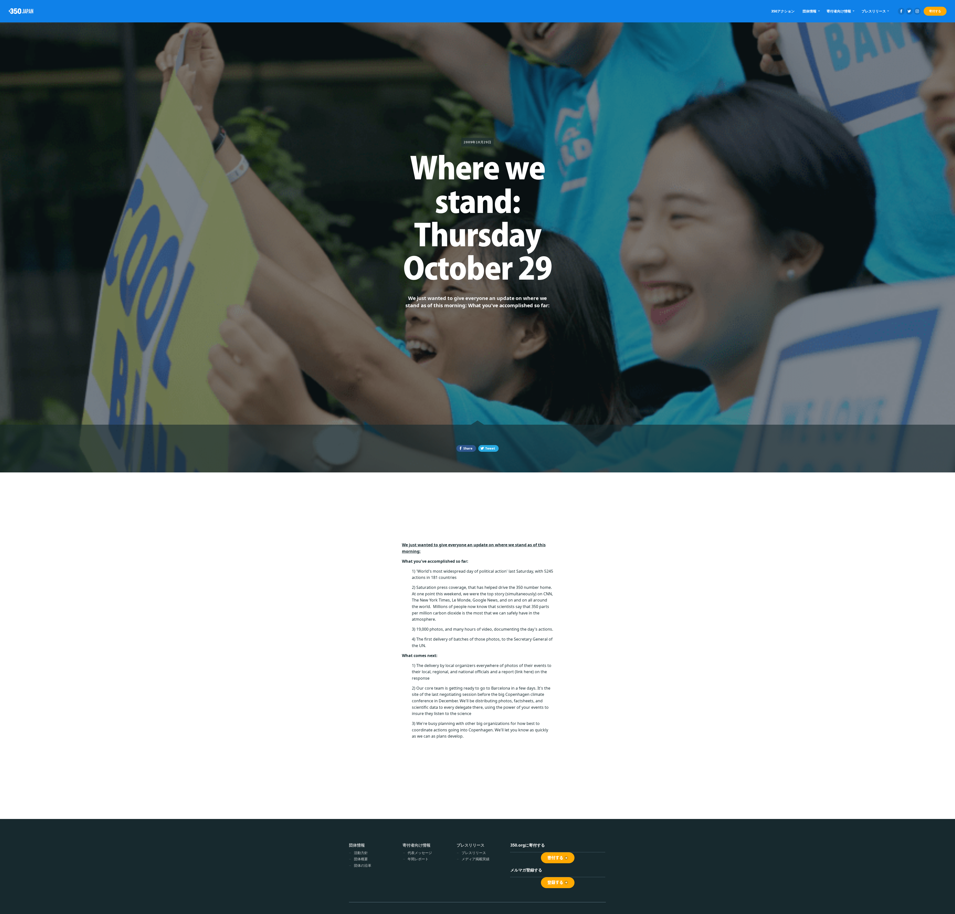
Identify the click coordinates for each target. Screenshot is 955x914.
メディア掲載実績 (475, 859)
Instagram (917, 11)
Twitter (909, 11)
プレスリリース (474, 852)
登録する (555, 882)
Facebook (901, 11)
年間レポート (418, 859)
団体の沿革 (362, 865)
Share (468, 448)
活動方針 (361, 852)
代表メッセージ (420, 852)
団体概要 (361, 859)
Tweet (490, 448)
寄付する (935, 11)
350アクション (783, 11)
